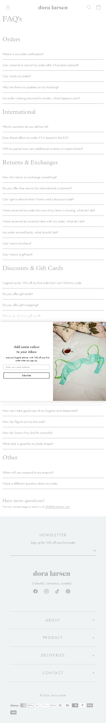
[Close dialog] (103, 324)
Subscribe (26, 375)
